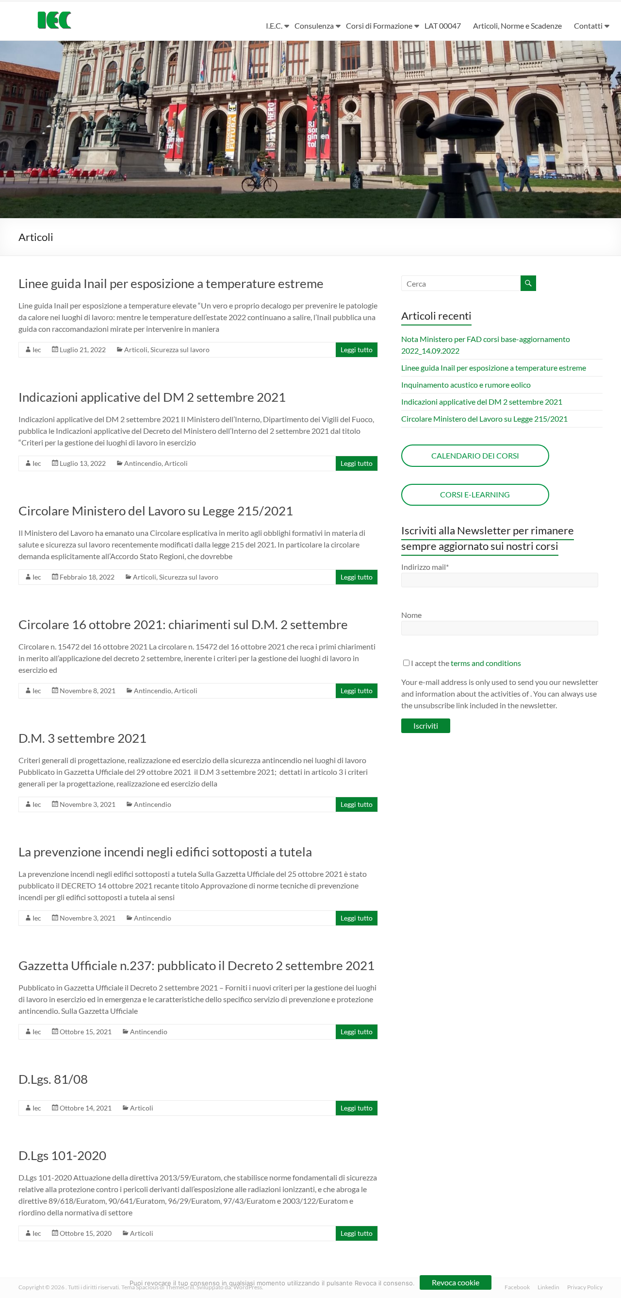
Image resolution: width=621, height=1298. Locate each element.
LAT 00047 (443, 25)
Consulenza (314, 25)
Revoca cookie (455, 1282)
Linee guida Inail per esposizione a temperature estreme (171, 283)
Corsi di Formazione (379, 25)
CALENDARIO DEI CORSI (475, 455)
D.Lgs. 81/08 (53, 1079)
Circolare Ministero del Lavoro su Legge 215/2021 (155, 510)
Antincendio (143, 463)
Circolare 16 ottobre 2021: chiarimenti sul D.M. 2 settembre (183, 624)
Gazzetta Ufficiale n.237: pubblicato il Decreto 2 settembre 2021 (196, 965)
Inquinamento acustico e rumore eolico (466, 384)
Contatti (588, 25)
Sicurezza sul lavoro (180, 349)
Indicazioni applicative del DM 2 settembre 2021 (152, 397)
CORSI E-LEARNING (475, 494)
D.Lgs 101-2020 (62, 1155)
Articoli (135, 349)
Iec (37, 349)
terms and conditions (486, 662)
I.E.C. (274, 25)
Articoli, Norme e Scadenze (517, 25)
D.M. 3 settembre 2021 (82, 738)
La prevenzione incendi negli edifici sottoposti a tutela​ (165, 851)
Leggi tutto (357, 349)
